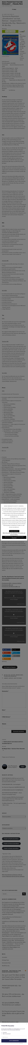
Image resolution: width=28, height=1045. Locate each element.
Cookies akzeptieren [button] (14, 531)
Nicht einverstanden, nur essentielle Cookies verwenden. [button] (14, 537)
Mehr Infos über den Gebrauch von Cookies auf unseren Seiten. (14, 533)
